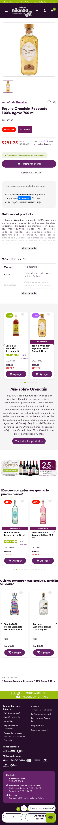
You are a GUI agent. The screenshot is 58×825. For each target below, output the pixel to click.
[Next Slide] (54, 345)
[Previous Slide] (4, 345)
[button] (42, 144)
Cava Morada (25, 129)
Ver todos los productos (29, 441)
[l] (45, 11)
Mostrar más (29, 248)
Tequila (13, 677)
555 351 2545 (16, 781)
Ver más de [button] (15, 102)
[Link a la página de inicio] (4, 677)
